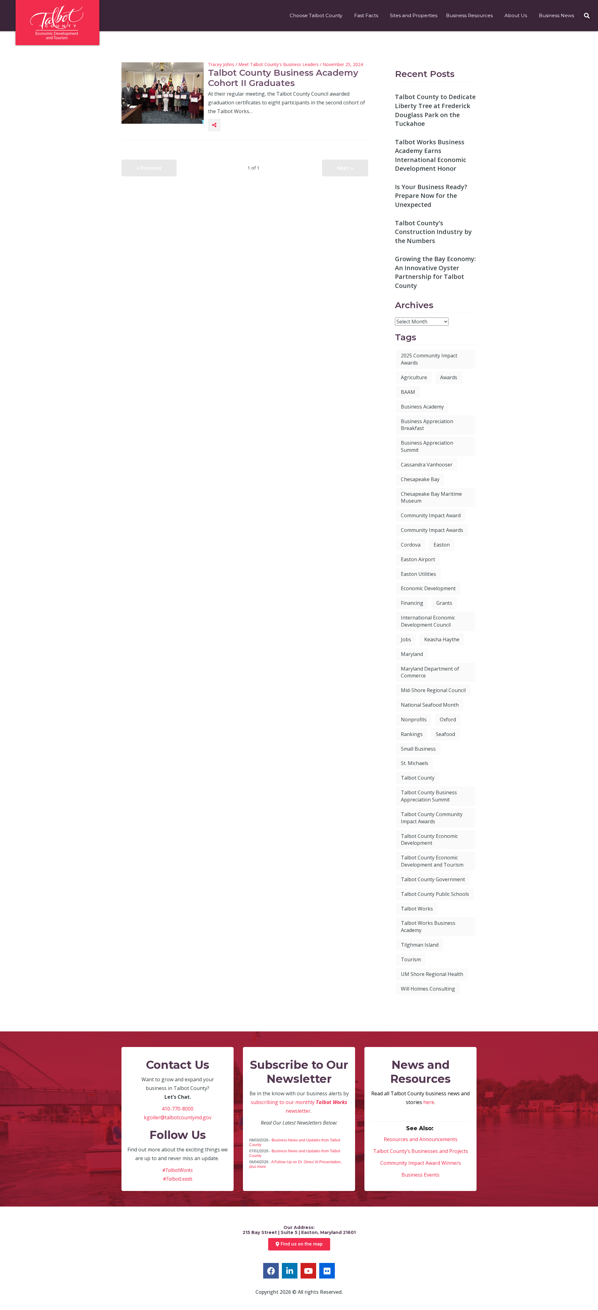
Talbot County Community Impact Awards (432, 818)
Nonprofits (414, 719)
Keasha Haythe (441, 639)
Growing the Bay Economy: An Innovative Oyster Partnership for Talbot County (435, 272)
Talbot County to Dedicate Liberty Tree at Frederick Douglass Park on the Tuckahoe (435, 110)
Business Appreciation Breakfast (427, 425)
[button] (586, 16)
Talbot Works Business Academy (428, 927)
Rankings (412, 734)
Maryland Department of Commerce (430, 672)
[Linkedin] (289, 1271)
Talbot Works (417, 908)
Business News (556, 15)
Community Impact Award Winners (420, 1162)
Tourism (411, 959)
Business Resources (469, 15)
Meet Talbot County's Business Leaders (278, 64)
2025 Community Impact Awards (429, 359)
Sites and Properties (413, 15)
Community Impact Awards (432, 530)
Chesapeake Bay (420, 479)
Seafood (445, 734)
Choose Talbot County (316, 15)
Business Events (420, 1174)
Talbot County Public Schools (435, 894)
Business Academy (422, 406)
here (428, 1102)
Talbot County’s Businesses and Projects (420, 1151)
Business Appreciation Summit (427, 446)
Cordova (410, 544)
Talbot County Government (433, 879)
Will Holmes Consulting (428, 988)
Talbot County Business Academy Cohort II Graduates (283, 77)
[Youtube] (308, 1271)
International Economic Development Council (428, 621)
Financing (412, 603)
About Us (516, 15)
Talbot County (417, 777)
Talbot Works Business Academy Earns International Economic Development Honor (430, 155)
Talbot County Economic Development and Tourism (432, 861)
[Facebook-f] (271, 1271)
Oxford (448, 719)
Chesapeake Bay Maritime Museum (431, 497)
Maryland (412, 654)
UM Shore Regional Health (432, 974)
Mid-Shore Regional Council (433, 690)
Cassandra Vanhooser (427, 464)
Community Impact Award (431, 515)
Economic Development (428, 588)
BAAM (408, 392)
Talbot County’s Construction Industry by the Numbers (433, 232)
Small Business (418, 748)
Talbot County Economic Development (429, 840)
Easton (442, 544)
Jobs (406, 639)
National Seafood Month (430, 704)
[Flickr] (327, 1271)
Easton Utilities (418, 574)
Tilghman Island (420, 944)
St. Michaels (414, 763)
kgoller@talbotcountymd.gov (177, 1117)
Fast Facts (366, 15)
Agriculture (414, 377)
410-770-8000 (177, 1108)
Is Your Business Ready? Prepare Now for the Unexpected (431, 196)
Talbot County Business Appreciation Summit (429, 796)
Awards (448, 377)
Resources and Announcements (421, 1139)
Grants (444, 603)
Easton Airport (418, 559)
